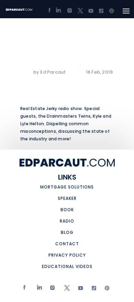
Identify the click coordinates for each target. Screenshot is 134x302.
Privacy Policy (67, 255)
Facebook (24, 289)
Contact (67, 244)
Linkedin (38, 289)
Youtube (79, 289)
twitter (65, 289)
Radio (67, 221)
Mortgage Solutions (67, 187)
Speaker (67, 198)
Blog (67, 232)
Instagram (51, 289)
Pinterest (105, 289)
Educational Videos (67, 266)
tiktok (92, 289)
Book (67, 210)
